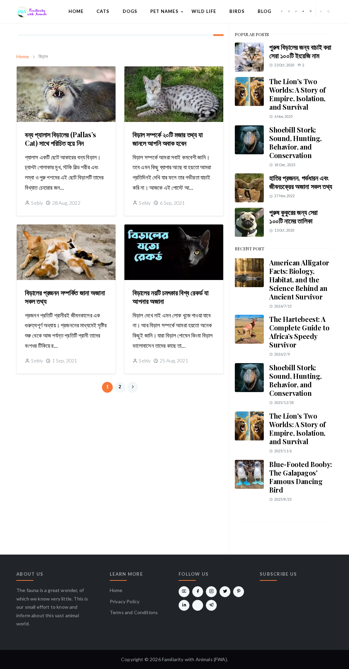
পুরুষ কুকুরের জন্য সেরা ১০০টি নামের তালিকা (293, 216)
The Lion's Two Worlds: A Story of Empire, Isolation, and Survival (297, 94)
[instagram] (288, 11)
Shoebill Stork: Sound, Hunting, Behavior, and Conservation (295, 142)
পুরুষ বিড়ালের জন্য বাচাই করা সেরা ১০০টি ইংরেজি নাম (300, 51)
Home (116, 590)
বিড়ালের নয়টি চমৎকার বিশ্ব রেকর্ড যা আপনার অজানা (170, 297)
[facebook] (281, 11)
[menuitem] (76, 11)
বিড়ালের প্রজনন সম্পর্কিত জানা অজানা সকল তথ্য (65, 297)
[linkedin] (184, 605)
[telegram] (211, 605)
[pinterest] (310, 11)
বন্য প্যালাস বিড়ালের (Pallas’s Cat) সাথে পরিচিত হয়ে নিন (60, 138)
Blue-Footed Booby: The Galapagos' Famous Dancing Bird (300, 477)
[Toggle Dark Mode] (321, 11)
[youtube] (296, 11)
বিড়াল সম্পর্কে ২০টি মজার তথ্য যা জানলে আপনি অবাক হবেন (168, 138)
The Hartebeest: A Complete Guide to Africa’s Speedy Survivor (299, 331)
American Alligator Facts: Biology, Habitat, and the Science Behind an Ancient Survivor (299, 279)
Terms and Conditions (134, 612)
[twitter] (303, 11)
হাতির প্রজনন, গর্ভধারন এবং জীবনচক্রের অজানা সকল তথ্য (300, 182)
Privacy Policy (124, 601)
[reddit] (197, 605)
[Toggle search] (328, 11)
